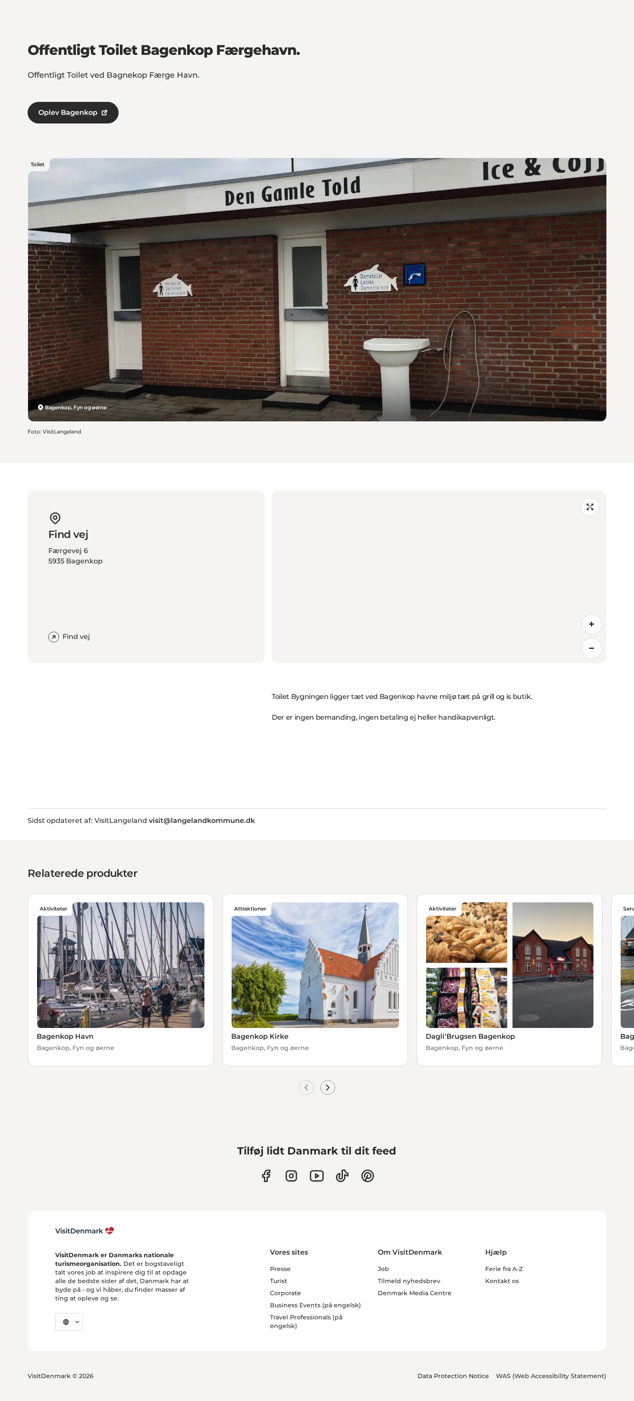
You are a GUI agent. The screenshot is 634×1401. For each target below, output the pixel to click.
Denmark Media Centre (415, 1293)
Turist (278, 1281)
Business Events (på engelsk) (315, 1305)
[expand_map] (590, 506)
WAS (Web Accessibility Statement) (551, 1376)
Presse (280, 1269)
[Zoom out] (591, 648)
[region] (439, 576)
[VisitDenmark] (84, 1231)
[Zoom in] (591, 624)
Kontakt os (502, 1281)
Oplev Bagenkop (67, 112)
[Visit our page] (291, 1175)
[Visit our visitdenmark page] (316, 1175)
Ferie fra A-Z (504, 1269)
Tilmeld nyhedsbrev (409, 1281)
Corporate (285, 1293)
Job (383, 1269)
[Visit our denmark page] (265, 1175)
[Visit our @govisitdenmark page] (342, 1175)
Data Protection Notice (453, 1376)
